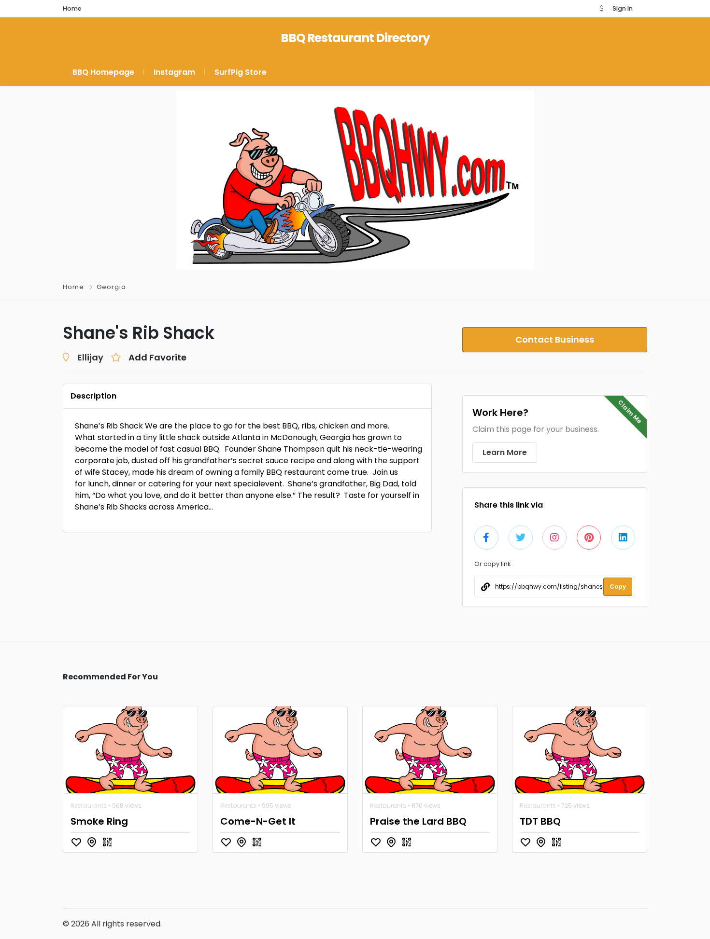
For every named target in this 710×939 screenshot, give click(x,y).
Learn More (505, 452)
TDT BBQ (540, 821)
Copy (618, 586)
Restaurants (89, 805)
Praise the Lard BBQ (418, 821)
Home (73, 287)
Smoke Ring (99, 821)
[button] (601, 8)
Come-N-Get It (258, 821)
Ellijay (90, 357)
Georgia (111, 287)
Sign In (622, 8)
